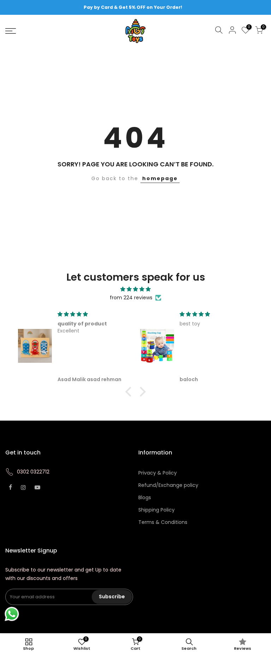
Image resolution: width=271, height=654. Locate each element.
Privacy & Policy (157, 472)
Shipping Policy (156, 509)
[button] (130, 392)
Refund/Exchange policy (168, 485)
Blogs (144, 497)
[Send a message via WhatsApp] (12, 614)
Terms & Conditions (162, 522)
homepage (160, 178)
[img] (135, 289)
